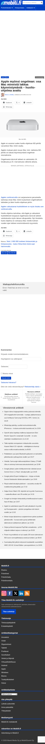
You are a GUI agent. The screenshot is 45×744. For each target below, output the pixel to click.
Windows (4, 672)
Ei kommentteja (39, 77)
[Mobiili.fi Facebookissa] (9, 593)
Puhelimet (5, 573)
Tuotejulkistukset (7, 679)
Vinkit (3, 641)
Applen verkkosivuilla (9, 197)
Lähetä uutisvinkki (8, 704)
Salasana (4, 366)
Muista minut (7, 374)
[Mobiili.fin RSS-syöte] (27, 593)
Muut (7, 77)
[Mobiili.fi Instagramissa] (4, 593)
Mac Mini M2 (12, 253)
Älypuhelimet (6, 644)
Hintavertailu (19, 8)
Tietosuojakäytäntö (8, 623)
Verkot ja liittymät (7, 658)
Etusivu (4, 570)
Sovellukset (5, 655)
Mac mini (4, 253)
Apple (3, 77)
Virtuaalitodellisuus (8, 662)
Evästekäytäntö (7, 626)
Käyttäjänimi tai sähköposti (11, 359)
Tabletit (4, 648)
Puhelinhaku (6, 577)
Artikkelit (30, 8)
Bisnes (3, 676)
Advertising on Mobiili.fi (10, 733)
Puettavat (4, 651)
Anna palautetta (7, 707)
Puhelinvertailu (7, 580)
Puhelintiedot (6, 8)
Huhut (3, 683)
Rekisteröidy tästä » (32, 387)
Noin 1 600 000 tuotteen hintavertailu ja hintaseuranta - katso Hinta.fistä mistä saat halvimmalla (19, 243)
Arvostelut (5, 637)
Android (4, 665)
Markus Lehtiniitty (9, 94)
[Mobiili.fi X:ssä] (15, 593)
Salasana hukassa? (8, 382)
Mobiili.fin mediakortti (9, 722)
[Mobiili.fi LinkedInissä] (21, 593)
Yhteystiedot (6, 711)
